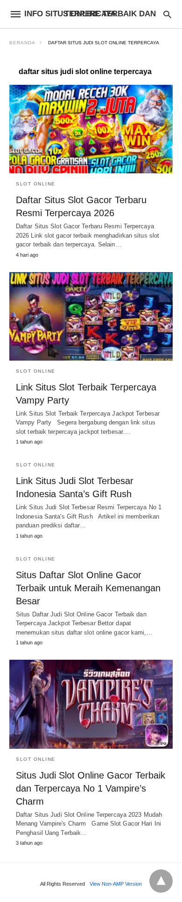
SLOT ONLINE (36, 183)
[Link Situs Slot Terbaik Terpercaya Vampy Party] (91, 316)
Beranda (22, 42)
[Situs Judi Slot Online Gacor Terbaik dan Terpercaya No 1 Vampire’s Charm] (91, 704)
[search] (167, 14)
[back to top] (161, 881)
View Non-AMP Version (116, 884)
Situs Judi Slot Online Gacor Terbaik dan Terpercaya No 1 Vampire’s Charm (90, 788)
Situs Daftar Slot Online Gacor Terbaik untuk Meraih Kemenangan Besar (88, 588)
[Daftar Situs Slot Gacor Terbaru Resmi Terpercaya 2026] (91, 129)
